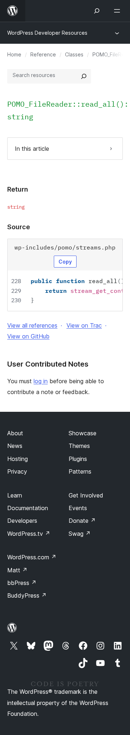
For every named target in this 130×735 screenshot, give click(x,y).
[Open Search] (97, 11)
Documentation (27, 508)
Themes (79, 445)
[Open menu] (118, 11)
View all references (32, 325)
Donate (82, 520)
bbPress (21, 582)
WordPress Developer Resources (47, 33)
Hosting (17, 458)
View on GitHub (28, 336)
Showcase (82, 433)
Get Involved (86, 495)
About (15, 433)
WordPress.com (31, 557)
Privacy (17, 471)
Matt (17, 570)
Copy (65, 261)
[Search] (84, 76)
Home (14, 54)
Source (18, 227)
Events (78, 508)
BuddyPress (27, 595)
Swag (80, 533)
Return (17, 189)
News (14, 445)
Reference (43, 54)
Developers (22, 520)
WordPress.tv (28, 533)
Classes (74, 54)
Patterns (80, 471)
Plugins (78, 458)
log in (41, 381)
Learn (14, 495)
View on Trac (84, 325)
